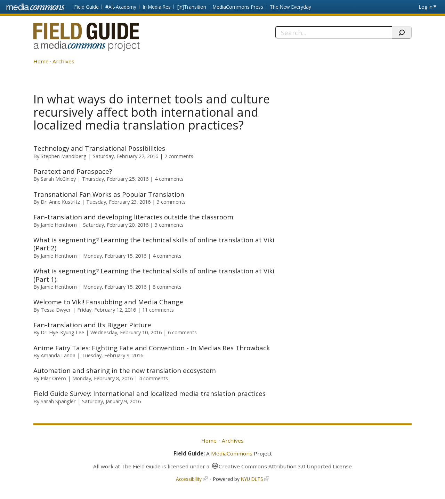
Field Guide (86, 6)
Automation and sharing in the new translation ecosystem (124, 370)
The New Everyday (290, 6)
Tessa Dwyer (56, 309)
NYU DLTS (252, 479)
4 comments (169, 178)
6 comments (182, 332)
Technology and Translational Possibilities (99, 148)
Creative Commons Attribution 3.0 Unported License (285, 466)
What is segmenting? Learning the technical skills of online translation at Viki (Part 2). (153, 243)
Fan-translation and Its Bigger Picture (92, 324)
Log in (425, 6)
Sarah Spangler (58, 401)
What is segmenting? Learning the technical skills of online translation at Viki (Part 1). (153, 274)
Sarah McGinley (58, 178)
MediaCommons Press (238, 6)
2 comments (178, 156)
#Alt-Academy (120, 6)
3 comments (171, 201)
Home (41, 61)
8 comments (167, 286)
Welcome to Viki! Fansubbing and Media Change (108, 301)
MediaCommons (231, 453)
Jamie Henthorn (59, 224)
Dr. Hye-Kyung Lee (62, 332)
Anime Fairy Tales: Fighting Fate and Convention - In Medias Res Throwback (151, 347)
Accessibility (189, 479)
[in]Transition (191, 6)
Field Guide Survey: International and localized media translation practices (149, 393)
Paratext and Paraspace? (72, 171)
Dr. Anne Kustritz (60, 201)
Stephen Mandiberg (64, 156)
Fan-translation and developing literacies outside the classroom (133, 216)
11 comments (158, 309)
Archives (63, 61)
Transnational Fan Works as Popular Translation (108, 194)
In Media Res (157, 6)
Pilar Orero (53, 378)
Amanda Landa (58, 355)
